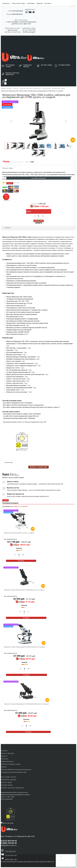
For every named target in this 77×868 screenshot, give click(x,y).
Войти (59, 864)
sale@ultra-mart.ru (30, 9)
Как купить (6, 3)
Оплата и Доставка (18, 3)
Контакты (48, 3)
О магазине (30, 3)
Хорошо (5, 500)
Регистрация (65, 864)
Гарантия (39, 3)
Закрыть (9, 183)
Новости (4, 767)
